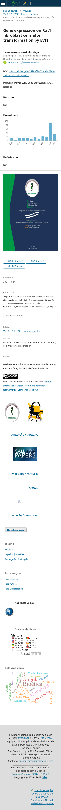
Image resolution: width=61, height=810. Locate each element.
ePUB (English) (15, 266)
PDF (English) (37, 261)
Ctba (44, 777)
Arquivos (27, 10)
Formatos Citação (14, 315)
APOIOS (33, 487)
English (9, 549)
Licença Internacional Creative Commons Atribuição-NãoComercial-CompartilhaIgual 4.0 (27, 385)
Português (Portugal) (16, 559)
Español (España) (14, 554)
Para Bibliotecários (14, 588)
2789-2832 (23, 738)
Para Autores (11, 583)
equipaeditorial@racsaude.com (36, 761)
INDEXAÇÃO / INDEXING (24, 434)
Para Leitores (11, 578)
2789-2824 (46, 738)
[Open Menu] (3, 3)
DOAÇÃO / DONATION (24, 515)
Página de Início (11, 10)
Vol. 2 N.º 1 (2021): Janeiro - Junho (19, 14)
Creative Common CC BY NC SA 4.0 (30, 774)
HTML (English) (15, 261)
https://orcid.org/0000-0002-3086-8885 (23, 62)
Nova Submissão (15, 529)
